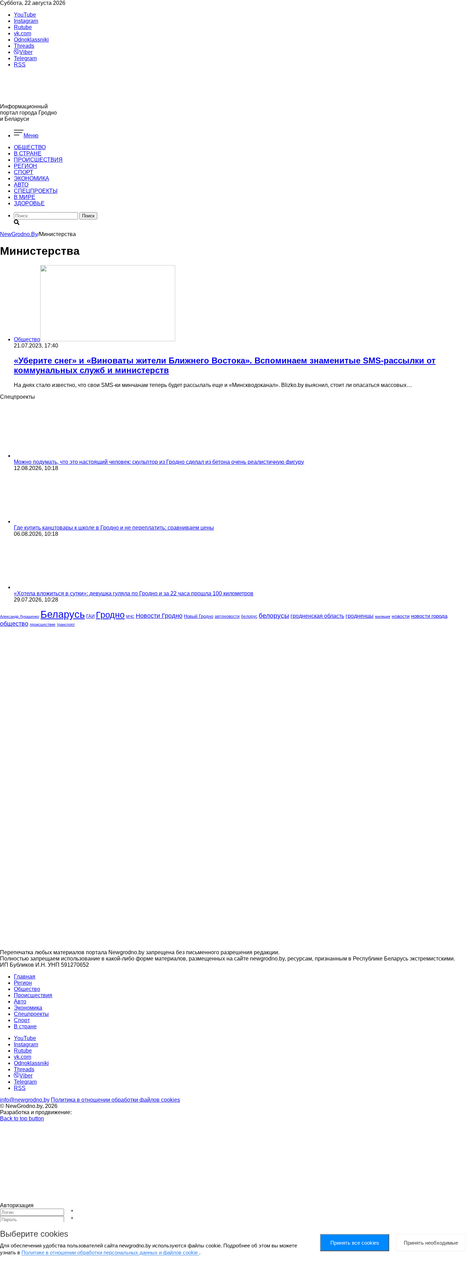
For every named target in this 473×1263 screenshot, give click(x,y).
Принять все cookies (354, 1243)
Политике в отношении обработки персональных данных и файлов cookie (110, 1252)
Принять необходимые (431, 1243)
